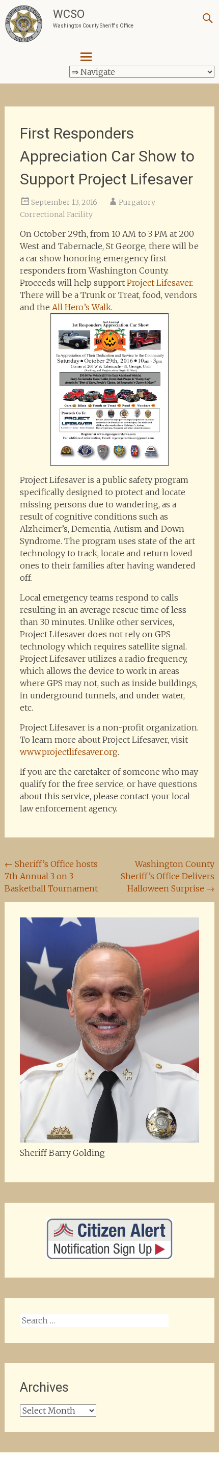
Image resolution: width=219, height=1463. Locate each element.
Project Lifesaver (159, 283)
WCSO (69, 14)
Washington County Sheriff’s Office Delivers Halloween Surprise (167, 876)
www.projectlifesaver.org (69, 752)
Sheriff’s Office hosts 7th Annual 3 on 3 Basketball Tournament (51, 876)
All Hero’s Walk (81, 307)
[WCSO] (24, 24)
